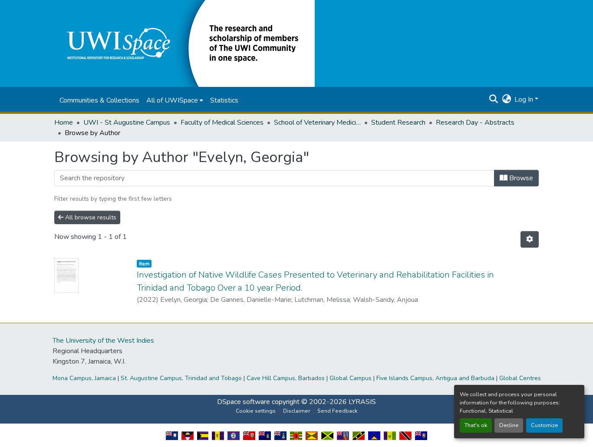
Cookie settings (256, 410)
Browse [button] (520, 178)
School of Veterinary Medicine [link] (317, 122)
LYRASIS (362, 402)
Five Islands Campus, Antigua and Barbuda (435, 378)
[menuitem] (174, 100)
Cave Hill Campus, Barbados (286, 378)
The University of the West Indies (103, 340)
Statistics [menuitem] (224, 100)
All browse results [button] (89, 217)
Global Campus (350, 378)
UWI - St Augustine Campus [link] (126, 122)
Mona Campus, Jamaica (84, 378)
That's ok (476, 425)
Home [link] (63, 122)
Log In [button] (524, 99)
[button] (184, 43)
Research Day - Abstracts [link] (475, 122)
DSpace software (243, 402)
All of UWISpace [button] (172, 100)
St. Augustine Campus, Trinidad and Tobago (181, 378)
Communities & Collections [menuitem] (99, 100)
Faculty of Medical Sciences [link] (222, 122)
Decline (508, 425)
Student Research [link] (398, 122)
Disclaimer (296, 410)
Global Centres (520, 378)
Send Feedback (337, 410)
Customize (544, 425)
